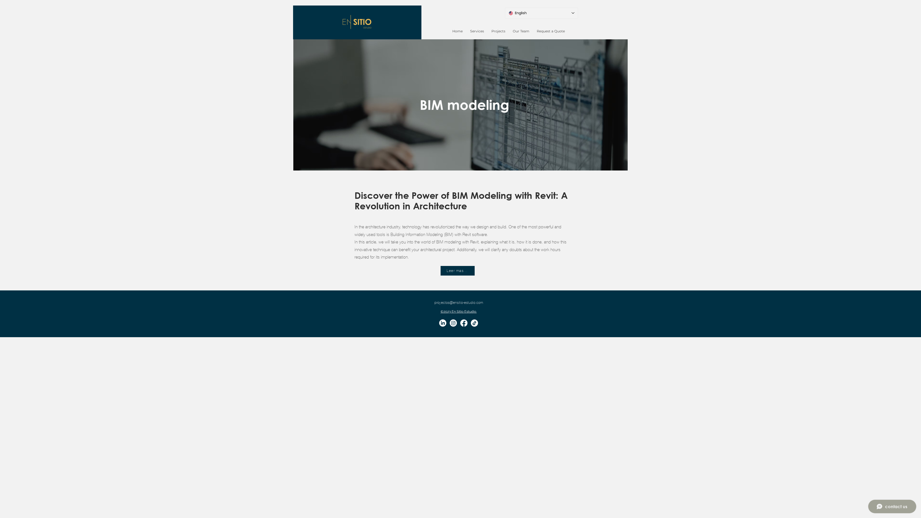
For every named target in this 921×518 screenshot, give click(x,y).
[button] (477, 31)
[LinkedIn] (442, 323)
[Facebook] (463, 323)
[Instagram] (453, 323)
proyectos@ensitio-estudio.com (458, 302)
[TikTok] (474, 323)
